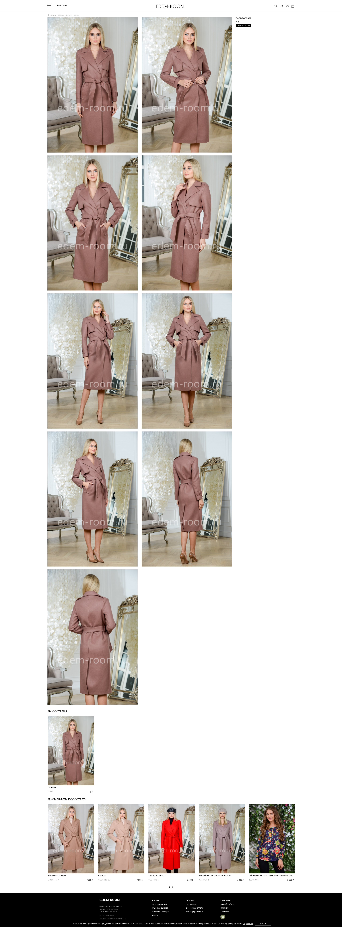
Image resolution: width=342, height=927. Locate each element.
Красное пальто (156, 875)
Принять (263, 924)
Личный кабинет (227, 904)
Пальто (69, 15)
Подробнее (248, 923)
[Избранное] (286, 6)
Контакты (224, 911)
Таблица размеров (194, 911)
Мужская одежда (160, 908)
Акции (155, 915)
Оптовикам (191, 904)
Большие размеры (160, 911)
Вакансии (224, 908)
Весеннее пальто (57, 875)
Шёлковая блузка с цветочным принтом (270, 875)
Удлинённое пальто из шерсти (215, 875)
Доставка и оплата (194, 908)
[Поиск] (274, 6)
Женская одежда (57, 15)
